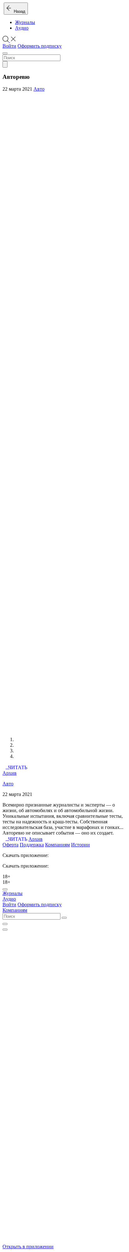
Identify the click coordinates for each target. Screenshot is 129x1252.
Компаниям (57, 844)
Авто (39, 89)
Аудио (21, 28)
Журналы (25, 22)
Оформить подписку (40, 46)
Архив (10, 773)
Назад (18, 11)
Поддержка (32, 844)
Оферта (10, 844)
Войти (9, 46)
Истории (80, 844)
